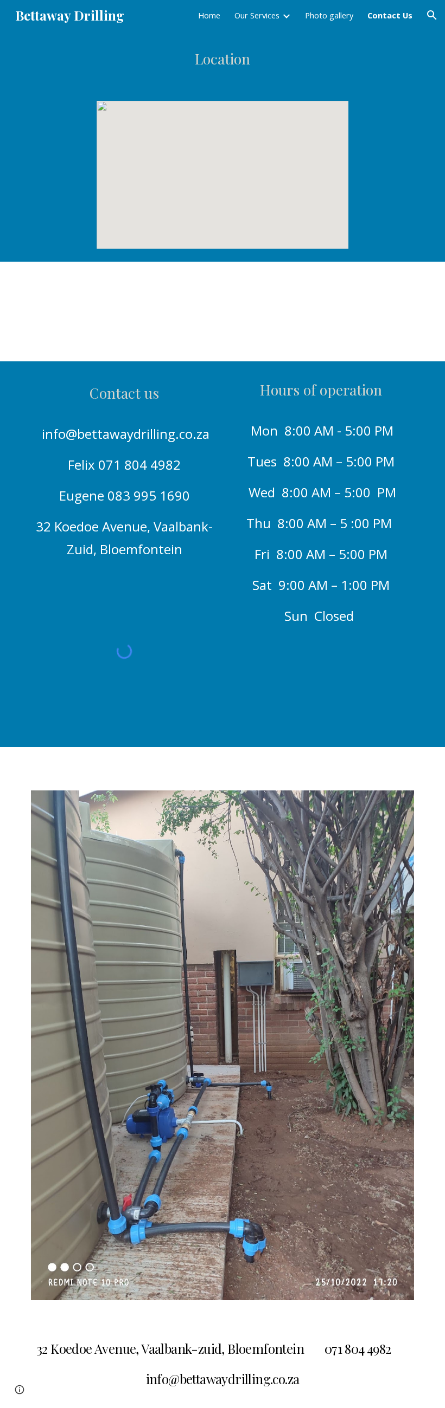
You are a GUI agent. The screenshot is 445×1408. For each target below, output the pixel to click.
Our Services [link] (256, 15)
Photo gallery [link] (329, 15)
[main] (222, 59)
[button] (432, 15)
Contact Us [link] (389, 15)
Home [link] (209, 15)
